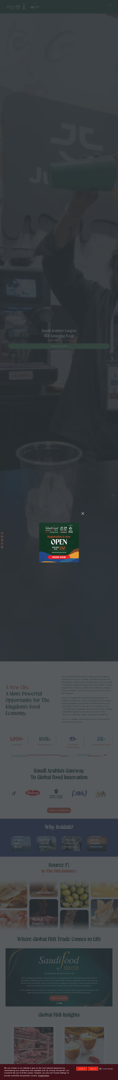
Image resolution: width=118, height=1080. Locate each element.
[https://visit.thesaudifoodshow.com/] (59, 561)
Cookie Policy (43, 1076)
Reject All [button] (93, 1069)
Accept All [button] (81, 1069)
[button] (106, 1069)
